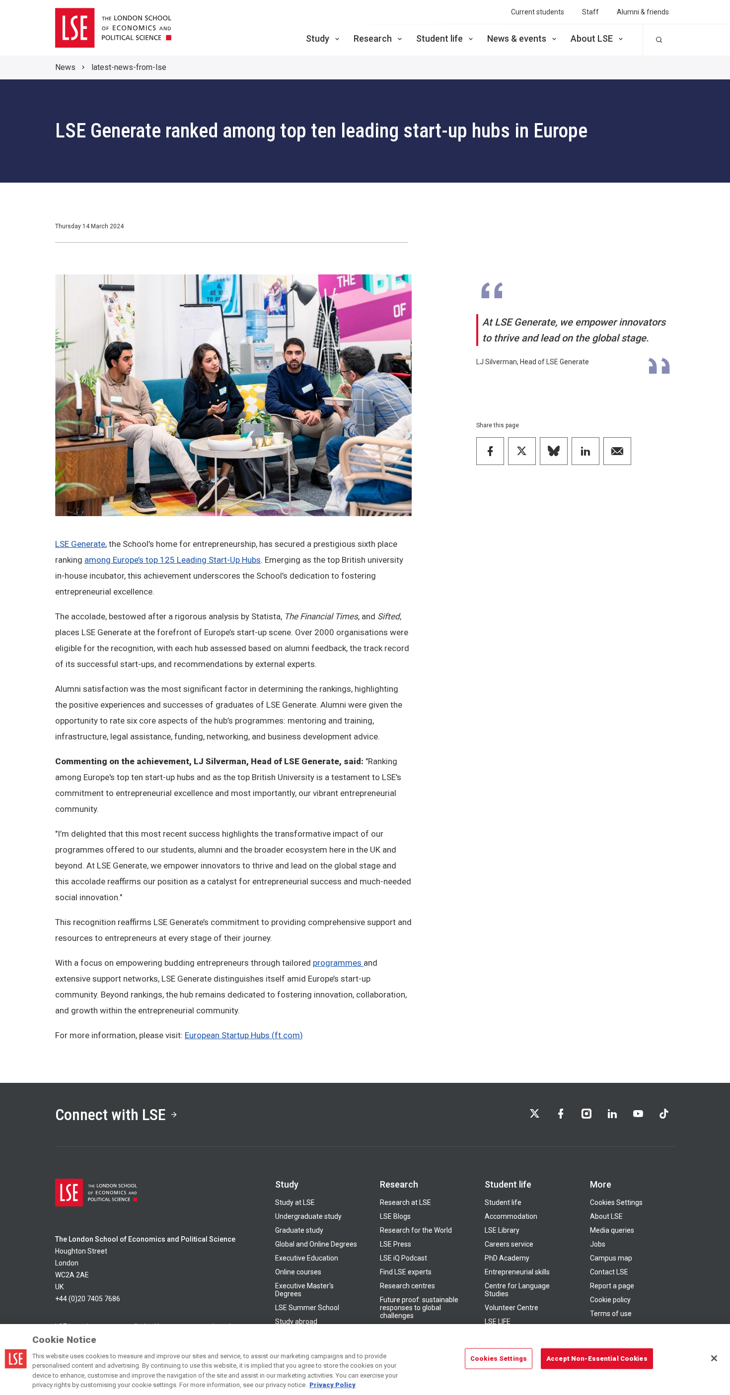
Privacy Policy (332, 1385)
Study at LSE (295, 1202)
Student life (439, 38)
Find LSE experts (406, 1272)
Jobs (597, 1244)
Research (373, 38)
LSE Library (502, 1230)
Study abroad (296, 1322)
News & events (516, 38)
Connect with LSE (110, 1114)
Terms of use (611, 1314)
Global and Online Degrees (316, 1244)
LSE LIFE (498, 1322)
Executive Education (306, 1258)
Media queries (612, 1230)
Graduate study (299, 1230)
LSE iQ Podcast (403, 1258)
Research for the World (416, 1230)
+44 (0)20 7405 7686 (87, 1299)
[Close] (714, 1358)
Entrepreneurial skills (517, 1272)
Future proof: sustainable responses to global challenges (419, 1308)
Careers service (509, 1244)
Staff (590, 12)
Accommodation (511, 1216)
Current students (537, 12)
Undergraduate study (308, 1216)
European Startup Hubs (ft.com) (244, 1035)
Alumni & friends (643, 12)
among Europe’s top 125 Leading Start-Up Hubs (172, 560)
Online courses (298, 1272)
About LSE (592, 38)
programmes (338, 963)
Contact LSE (609, 1272)
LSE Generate (80, 544)
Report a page (612, 1286)
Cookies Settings (616, 1202)
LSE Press (395, 1244)
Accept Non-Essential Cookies (597, 1358)
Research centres (407, 1286)
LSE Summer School (307, 1308)
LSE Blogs (395, 1216)
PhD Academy (507, 1258)
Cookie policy (610, 1300)
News (65, 67)
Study (317, 38)
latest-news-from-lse (128, 67)
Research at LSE (405, 1202)
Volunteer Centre (511, 1308)
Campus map (611, 1258)
